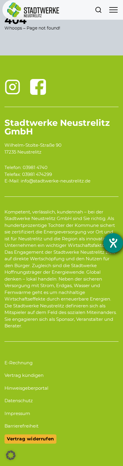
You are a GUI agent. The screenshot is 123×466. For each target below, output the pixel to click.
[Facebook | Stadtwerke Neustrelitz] (38, 87)
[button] (10, 455)
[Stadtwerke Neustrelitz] (33, 9)
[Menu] (113, 10)
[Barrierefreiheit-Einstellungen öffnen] (113, 243)
